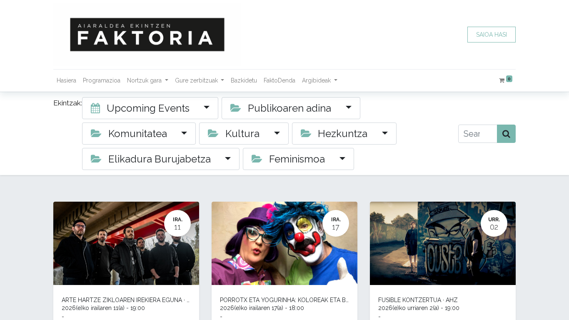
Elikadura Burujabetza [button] (159, 159)
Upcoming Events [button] (148, 108)
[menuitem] (66, 80)
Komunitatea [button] (138, 134)
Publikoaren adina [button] (289, 108)
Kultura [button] (242, 134)
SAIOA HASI (491, 34)
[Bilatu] (506, 134)
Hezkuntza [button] (342, 134)
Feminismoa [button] (297, 159)
